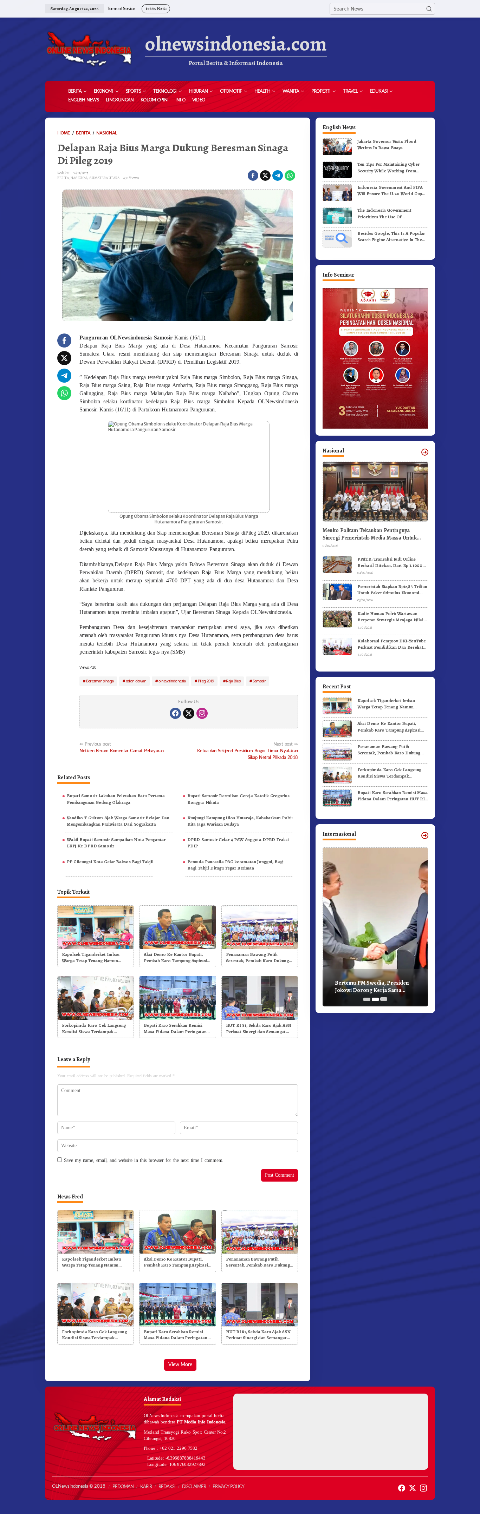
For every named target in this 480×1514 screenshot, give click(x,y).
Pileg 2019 (206, 680)
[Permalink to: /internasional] (425, 835)
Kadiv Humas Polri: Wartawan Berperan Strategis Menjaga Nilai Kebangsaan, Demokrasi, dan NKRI (392, 617)
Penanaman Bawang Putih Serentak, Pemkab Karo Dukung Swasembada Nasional (257, 957)
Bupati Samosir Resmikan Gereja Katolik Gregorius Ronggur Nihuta (238, 799)
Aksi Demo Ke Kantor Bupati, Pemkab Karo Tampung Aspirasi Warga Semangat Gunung (175, 957)
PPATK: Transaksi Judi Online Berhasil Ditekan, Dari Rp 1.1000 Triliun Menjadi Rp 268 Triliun (389, 562)
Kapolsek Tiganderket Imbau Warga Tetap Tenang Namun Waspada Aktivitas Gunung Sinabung (90, 957)
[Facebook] (175, 713)
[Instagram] (202, 713)
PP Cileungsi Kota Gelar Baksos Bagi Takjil (110, 862)
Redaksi (166, 1487)
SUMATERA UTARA (104, 177)
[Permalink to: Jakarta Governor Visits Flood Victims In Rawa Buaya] (337, 146)
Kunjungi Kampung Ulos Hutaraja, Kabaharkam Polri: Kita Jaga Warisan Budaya (239, 821)
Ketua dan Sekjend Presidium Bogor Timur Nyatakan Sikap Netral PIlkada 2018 (247, 751)
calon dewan (136, 680)
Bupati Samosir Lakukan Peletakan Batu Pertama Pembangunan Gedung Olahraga (116, 799)
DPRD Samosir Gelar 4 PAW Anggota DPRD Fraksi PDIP (237, 843)
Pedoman (123, 1487)
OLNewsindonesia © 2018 (78, 1486)
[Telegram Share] (277, 175)
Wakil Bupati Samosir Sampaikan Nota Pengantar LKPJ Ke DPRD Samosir (116, 843)
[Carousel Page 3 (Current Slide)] (383, 999)
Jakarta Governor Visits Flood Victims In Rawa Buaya (386, 144)
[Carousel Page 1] (366, 999)
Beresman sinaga (100, 680)
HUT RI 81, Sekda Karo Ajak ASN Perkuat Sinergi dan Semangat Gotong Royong (258, 1028)
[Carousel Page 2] (375, 999)
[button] (429, 9)
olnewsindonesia (172, 680)
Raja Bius (233, 680)
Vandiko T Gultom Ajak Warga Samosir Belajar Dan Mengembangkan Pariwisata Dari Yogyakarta (118, 821)
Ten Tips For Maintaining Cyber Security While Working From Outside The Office (388, 167)
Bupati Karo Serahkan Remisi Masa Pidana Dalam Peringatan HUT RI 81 (175, 1028)
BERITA (63, 177)
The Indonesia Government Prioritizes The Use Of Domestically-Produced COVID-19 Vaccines (391, 213)
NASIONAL (79, 177)
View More (180, 1364)
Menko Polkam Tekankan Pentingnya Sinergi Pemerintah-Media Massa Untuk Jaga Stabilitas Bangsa (370, 534)
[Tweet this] (265, 175)
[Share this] (253, 175)
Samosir (259, 680)
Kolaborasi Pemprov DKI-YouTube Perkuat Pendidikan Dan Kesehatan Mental (392, 644)
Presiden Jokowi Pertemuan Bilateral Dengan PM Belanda (371, 986)
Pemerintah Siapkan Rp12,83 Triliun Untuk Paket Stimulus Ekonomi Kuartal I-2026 (392, 589)
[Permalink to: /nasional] (425, 452)
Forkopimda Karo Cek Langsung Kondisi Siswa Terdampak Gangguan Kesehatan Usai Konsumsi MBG (94, 1028)
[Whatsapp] (290, 175)
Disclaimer (194, 1487)
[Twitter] (188, 713)
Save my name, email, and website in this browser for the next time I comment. (143, 1160)
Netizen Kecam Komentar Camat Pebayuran (121, 747)
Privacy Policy (228, 1487)
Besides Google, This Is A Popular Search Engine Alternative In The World (391, 236)
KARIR (146, 1487)
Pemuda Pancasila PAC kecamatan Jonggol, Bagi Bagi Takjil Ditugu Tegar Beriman (235, 865)
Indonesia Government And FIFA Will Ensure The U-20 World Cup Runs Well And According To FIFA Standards (391, 190)
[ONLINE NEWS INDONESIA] (89, 49)
